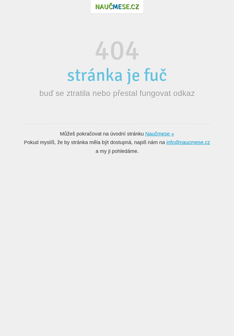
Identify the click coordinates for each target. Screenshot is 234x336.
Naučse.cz (117, 6)
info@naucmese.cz (188, 142)
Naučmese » (159, 134)
